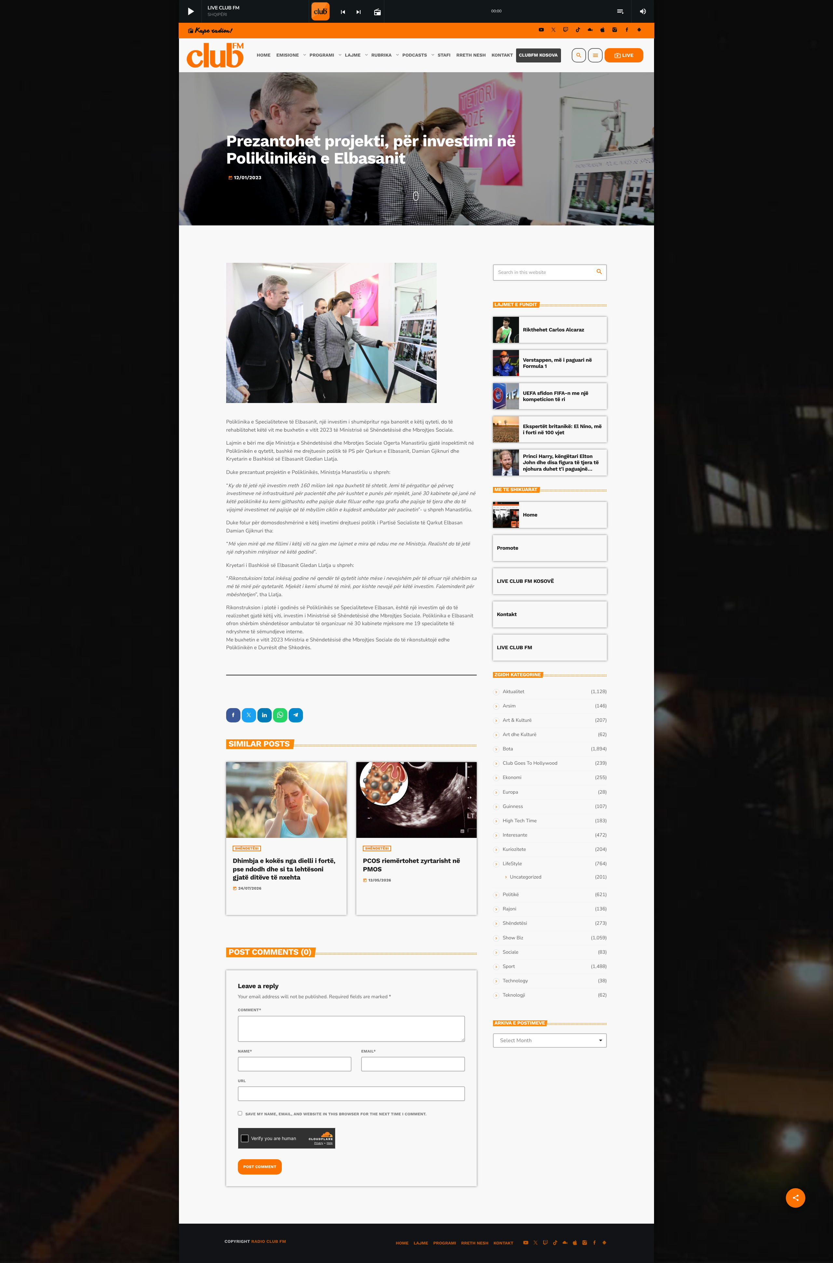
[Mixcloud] (590, 30)
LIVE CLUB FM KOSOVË (525, 581)
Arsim (509, 706)
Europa (510, 792)
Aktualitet (513, 692)
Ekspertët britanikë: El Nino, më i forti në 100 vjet (562, 429)
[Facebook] (627, 30)
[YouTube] (541, 30)
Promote (507, 548)
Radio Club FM (268, 1241)
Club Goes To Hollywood (530, 763)
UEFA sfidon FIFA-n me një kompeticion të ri (555, 396)
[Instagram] (614, 30)
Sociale (510, 952)
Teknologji (514, 995)
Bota (508, 749)
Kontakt (507, 614)
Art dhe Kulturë (520, 735)
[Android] (639, 30)
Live (624, 55)
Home (530, 515)
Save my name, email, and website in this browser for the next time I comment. (336, 1114)
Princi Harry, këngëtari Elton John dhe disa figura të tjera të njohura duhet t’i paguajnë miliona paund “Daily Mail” (561, 465)
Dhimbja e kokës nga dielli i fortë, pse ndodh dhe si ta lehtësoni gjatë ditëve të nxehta (284, 869)
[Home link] (216, 55)
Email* (368, 1051)
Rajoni (509, 909)
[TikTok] (577, 30)
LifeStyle (512, 864)
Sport (509, 966)
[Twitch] (565, 30)
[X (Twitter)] (553, 30)
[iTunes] (602, 30)
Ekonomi (512, 777)
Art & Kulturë (517, 720)
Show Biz (513, 938)
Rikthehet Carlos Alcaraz (553, 330)
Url (242, 1081)
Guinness (513, 806)
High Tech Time (520, 821)
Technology (515, 981)
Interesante (515, 835)
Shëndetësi (247, 848)
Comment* (249, 1010)
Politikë (511, 895)
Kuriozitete (514, 849)
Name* (245, 1051)
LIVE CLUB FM (514, 647)
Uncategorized (525, 877)
